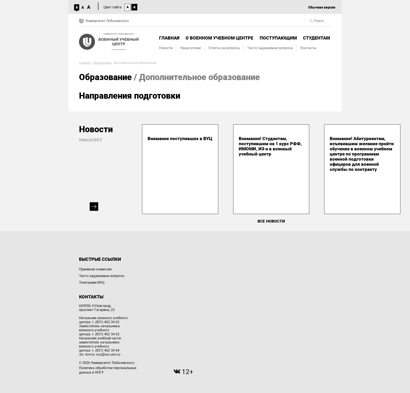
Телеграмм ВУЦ (91, 282)
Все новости (271, 221)
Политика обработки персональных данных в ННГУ (107, 370)
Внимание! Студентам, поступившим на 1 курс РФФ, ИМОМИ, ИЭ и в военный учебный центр (270, 146)
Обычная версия (321, 7)
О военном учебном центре (219, 38)
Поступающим (278, 38)
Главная (169, 38)
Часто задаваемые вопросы (270, 48)
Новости (166, 48)
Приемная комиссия (95, 269)
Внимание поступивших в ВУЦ (180, 138)
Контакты (308, 48)
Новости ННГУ (90, 140)
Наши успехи (190, 48)
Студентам (316, 38)
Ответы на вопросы (224, 48)
